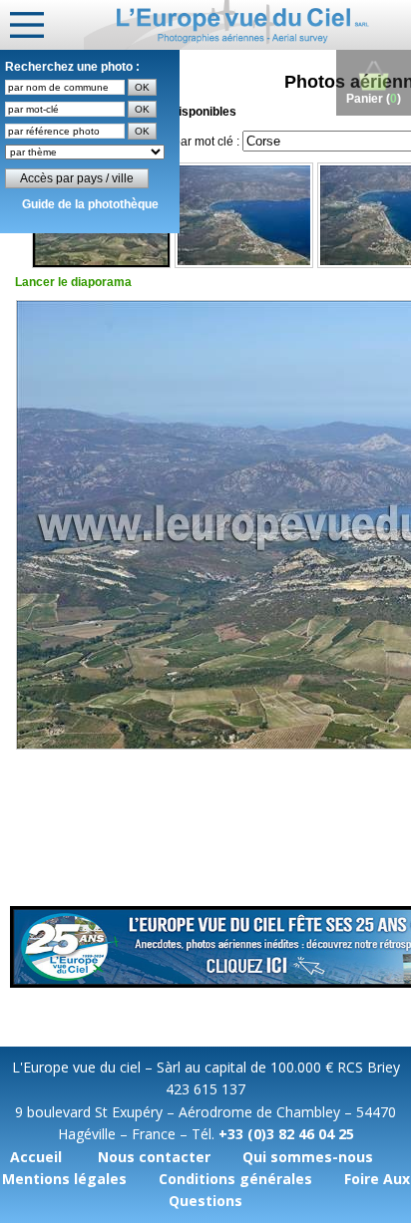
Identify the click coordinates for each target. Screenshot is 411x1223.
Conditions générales (235, 1178)
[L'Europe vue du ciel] (247, 25)
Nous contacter (154, 1156)
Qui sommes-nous (307, 1156)
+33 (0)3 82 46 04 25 (286, 1133)
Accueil (36, 1156)
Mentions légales (64, 1178)
